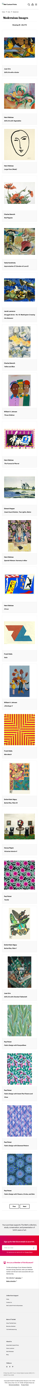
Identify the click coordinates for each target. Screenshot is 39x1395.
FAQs (7, 1299)
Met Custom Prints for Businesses (14, 1305)
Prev (14, 1207)
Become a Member (11, 1326)
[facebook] (9, 1367)
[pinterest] (12, 1367)
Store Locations (10, 1348)
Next (24, 1207)
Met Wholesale (10, 1351)
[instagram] (6, 1367)
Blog (7, 1354)
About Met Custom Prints (12, 1345)
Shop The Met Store (11, 1323)
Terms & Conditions (14, 1385)
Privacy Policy (28, 1252)
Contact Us (9, 1302)
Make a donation (11, 1281)
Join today (18, 1278)
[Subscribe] (33, 1248)
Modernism (15, 12)
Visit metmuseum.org (11, 1329)
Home (3, 12)
